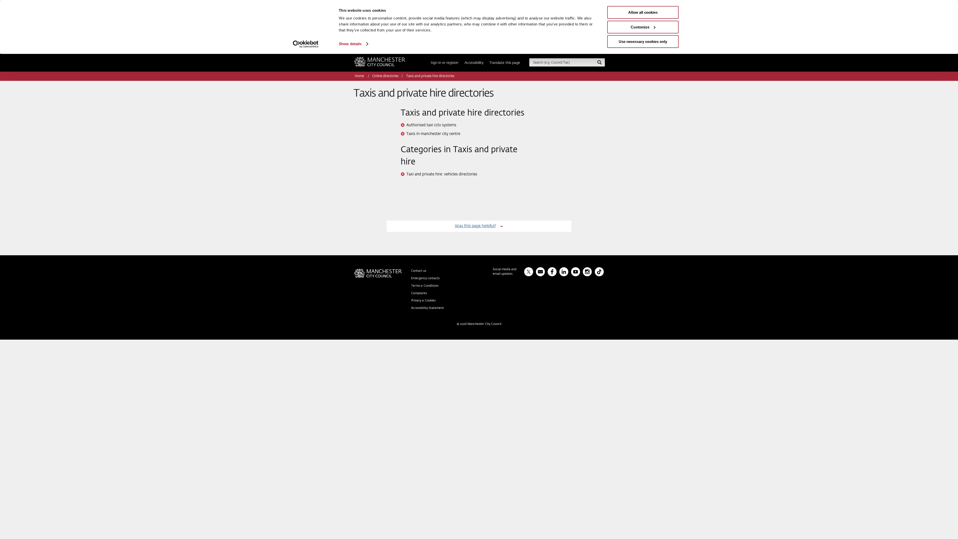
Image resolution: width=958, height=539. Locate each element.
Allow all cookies (643, 12)
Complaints (419, 293)
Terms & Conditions (424, 285)
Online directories (385, 76)
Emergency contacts (425, 278)
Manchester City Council (386, 59)
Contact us (418, 271)
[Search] (599, 62)
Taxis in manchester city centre (433, 134)
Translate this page (504, 63)
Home (360, 76)
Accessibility (474, 63)
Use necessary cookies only (643, 41)
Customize (640, 27)
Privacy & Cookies (423, 300)
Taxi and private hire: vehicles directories (441, 174)
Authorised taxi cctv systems (431, 125)
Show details (350, 44)
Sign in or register (445, 63)
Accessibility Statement (427, 308)
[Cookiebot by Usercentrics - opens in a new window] (306, 44)
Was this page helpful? (475, 226)
